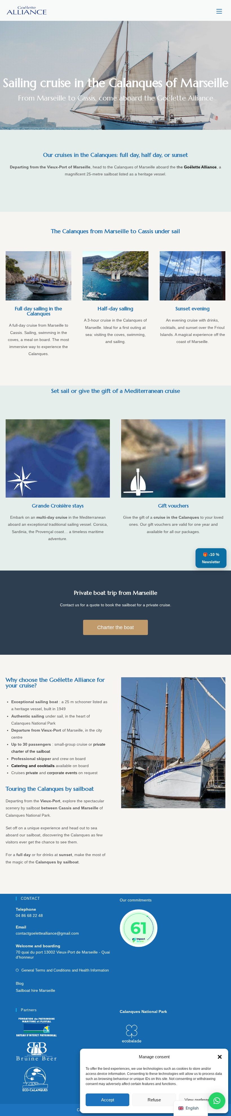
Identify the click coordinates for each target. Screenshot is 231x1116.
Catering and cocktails (33, 765)
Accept (107, 1099)
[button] (220, 1057)
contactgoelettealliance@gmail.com (47, 933)
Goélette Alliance (200, 167)
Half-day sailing (115, 308)
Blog (20, 983)
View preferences (201, 1099)
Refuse (154, 1099)
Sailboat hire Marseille (35, 990)
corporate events (62, 772)
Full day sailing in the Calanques (38, 311)
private (32, 772)
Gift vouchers (173, 505)
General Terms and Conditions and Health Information (65, 970)
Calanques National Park (143, 1011)
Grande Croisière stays (58, 505)
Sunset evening (193, 308)
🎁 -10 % (211, 558)
